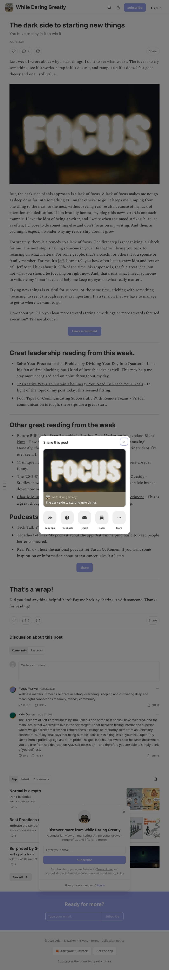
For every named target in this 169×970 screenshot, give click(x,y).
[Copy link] (49, 517)
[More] (119, 517)
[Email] (84, 517)
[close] (124, 441)
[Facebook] (67, 517)
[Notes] (101, 517)
